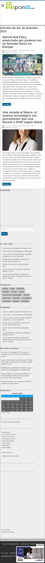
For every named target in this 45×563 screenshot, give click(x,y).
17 (31, 404)
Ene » (8, 412)
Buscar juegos (6, 432)
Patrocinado (6, 298)
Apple (12, 288)
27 (13, 410)
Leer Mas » (7, 104)
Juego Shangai (6, 447)
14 (17, 404)
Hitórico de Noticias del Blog (10, 456)
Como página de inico (8, 439)
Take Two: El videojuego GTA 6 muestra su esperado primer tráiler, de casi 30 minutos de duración (15, 354)
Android (5, 288)
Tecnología (25, 301)
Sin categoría (26, 298)
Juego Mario (5, 445)
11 (3, 404)
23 (26, 407)
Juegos (14, 52)
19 (8, 407)
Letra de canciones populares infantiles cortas (16, 248)
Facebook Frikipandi (8, 441)
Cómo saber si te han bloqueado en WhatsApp (17, 251)
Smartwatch (6, 301)
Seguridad (16, 298)
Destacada (8, 52)
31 (31, 410)
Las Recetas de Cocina (9, 434)
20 (13, 407)
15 (21, 404)
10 (31, 402)
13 (13, 404)
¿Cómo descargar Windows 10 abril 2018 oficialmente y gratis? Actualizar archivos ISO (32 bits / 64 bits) (16, 276)
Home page (4, 553)
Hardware (6, 292)
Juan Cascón (25, 544)
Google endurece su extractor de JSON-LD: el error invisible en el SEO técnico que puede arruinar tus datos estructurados (15, 375)
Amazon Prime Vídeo (7, 532)
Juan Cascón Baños (11, 50)
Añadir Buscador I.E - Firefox (10, 556)
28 (17, 410)
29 (21, 410)
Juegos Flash (6, 443)
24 (31, 407)
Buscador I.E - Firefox (8, 436)
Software (16, 301)
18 (3, 407)
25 (3, 410)
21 (17, 407)
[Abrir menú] (3, 6)
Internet (14, 292)
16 (26, 404)
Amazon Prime (5, 530)
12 (8, 404)
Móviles (26, 295)
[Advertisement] (17, 206)
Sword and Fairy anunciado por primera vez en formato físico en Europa (22, 42)
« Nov (3, 412)
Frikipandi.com (14, 544)
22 (21, 407)
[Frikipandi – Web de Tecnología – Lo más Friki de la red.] (22, 5)
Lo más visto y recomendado (12, 295)
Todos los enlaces (7, 452)
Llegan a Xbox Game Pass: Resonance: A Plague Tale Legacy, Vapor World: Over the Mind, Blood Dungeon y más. (17, 362)
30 (26, 410)
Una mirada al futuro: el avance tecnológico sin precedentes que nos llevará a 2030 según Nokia (22, 117)
